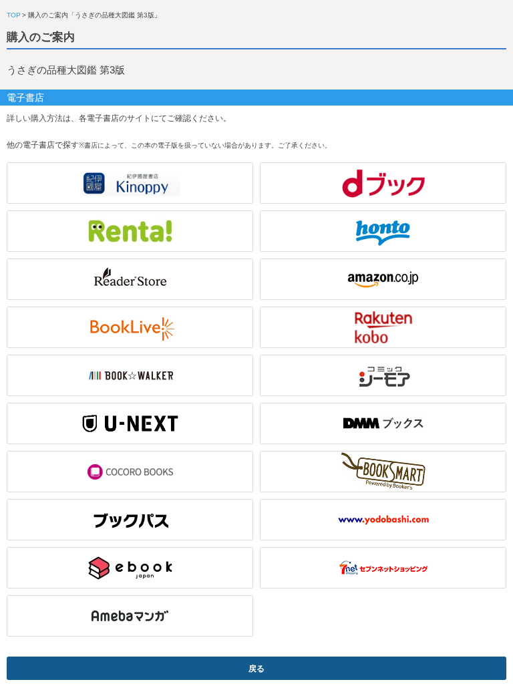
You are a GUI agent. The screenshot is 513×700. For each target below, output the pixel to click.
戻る (256, 668)
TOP (14, 15)
